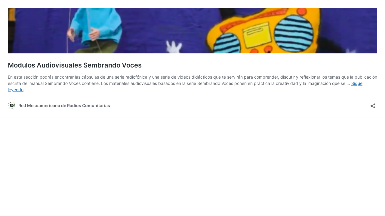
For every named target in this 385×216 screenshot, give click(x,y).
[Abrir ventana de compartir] (373, 104)
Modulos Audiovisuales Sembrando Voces (75, 65)
